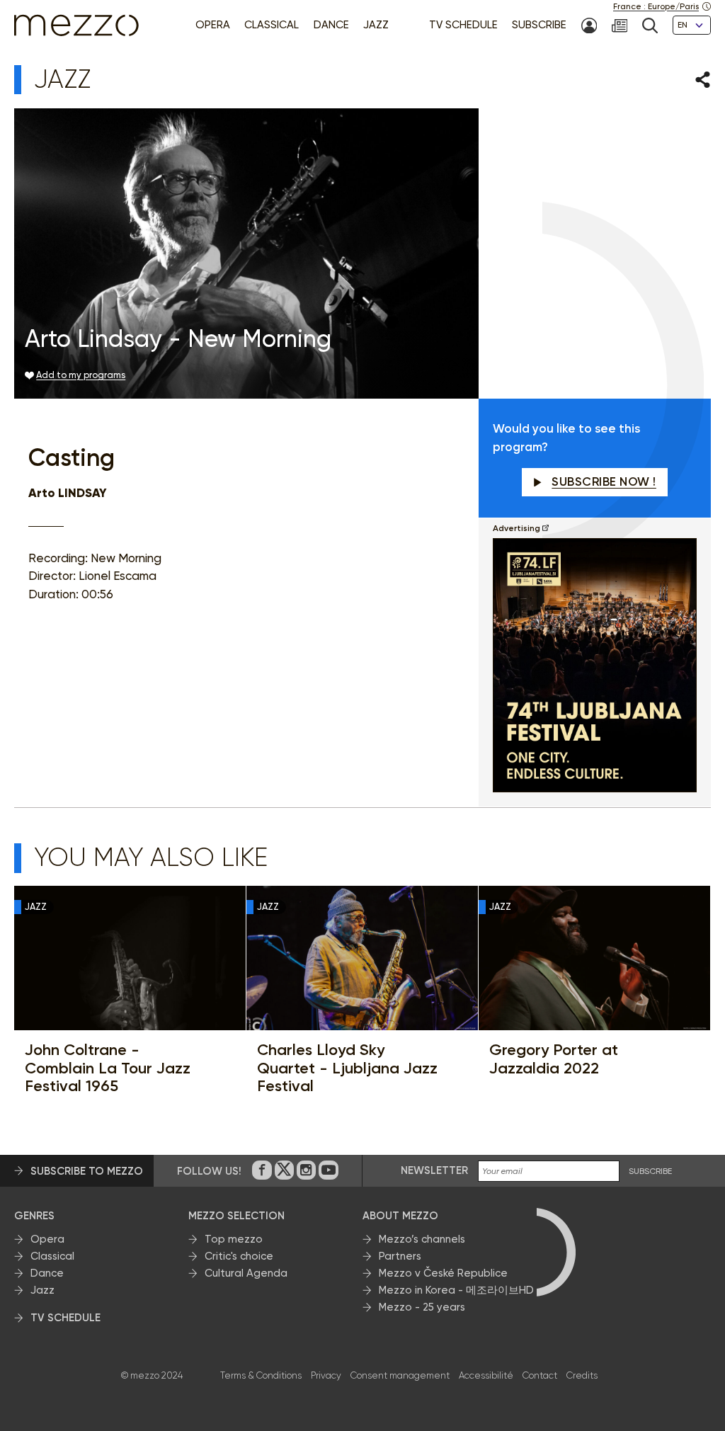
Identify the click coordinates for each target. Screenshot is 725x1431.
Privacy (326, 1375)
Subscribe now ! (604, 481)
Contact (540, 1375)
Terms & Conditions (261, 1375)
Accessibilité (486, 1375)
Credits (582, 1375)
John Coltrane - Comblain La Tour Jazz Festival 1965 (107, 1068)
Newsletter (434, 1170)
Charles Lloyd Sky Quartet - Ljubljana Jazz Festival (347, 1068)
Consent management (400, 1375)
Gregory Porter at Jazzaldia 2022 (553, 1059)
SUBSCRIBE (650, 1171)
